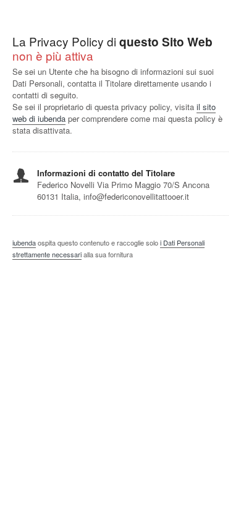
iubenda (24, 242)
